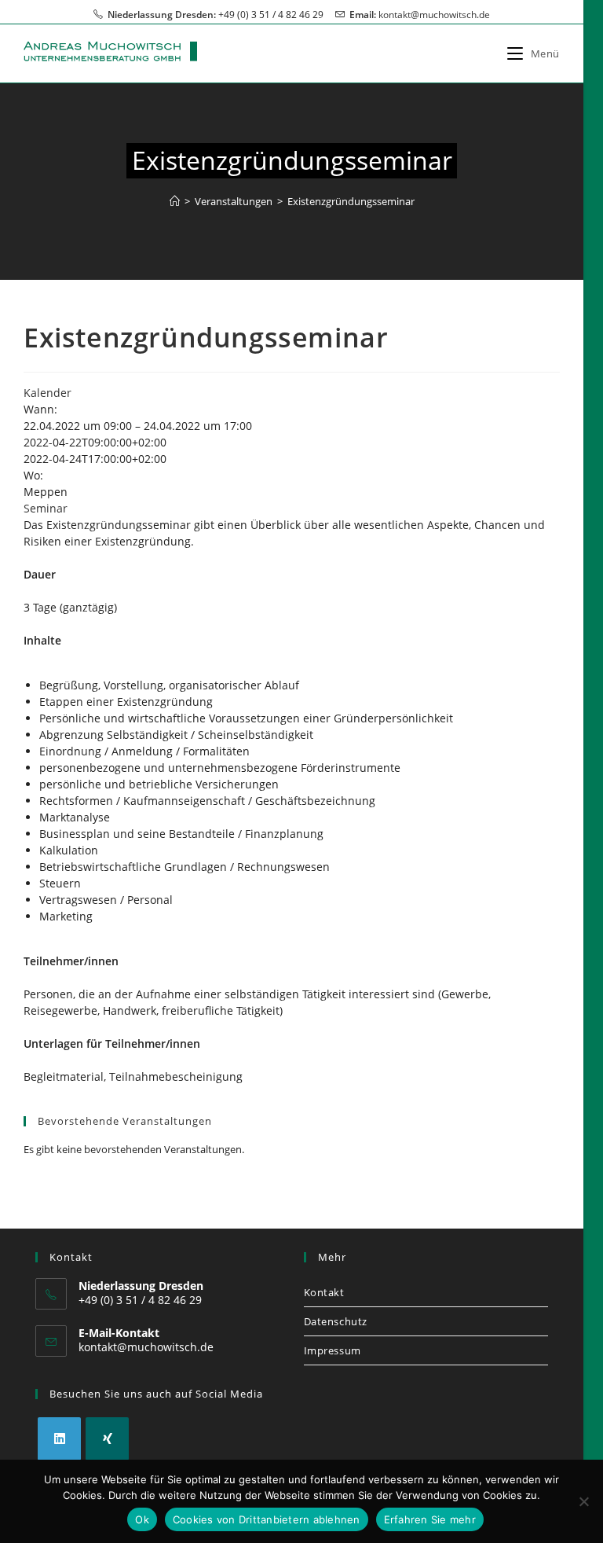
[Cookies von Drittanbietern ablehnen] (583, 1501)
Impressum (332, 1350)
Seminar (46, 508)
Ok (142, 1519)
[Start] (175, 201)
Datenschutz (336, 1321)
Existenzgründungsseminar (351, 201)
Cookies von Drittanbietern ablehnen (266, 1519)
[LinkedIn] (59, 1438)
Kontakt (324, 1292)
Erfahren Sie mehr (430, 1519)
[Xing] (107, 1438)
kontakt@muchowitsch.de (434, 14)
